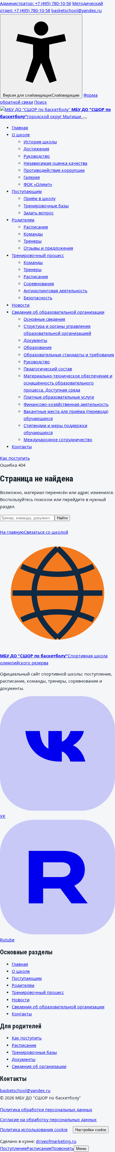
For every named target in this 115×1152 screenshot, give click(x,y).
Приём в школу (39, 198)
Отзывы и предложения (48, 248)
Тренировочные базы (46, 206)
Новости (20, 305)
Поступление (13, 1148)
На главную (12, 532)
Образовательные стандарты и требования (69, 354)
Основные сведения (44, 319)
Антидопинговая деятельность (55, 290)
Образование (38, 347)
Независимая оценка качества (55, 163)
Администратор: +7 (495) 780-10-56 (35, 3)
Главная (20, 127)
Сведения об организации (39, 1066)
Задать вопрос (39, 213)
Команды (33, 234)
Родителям (23, 220)
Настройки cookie (90, 1130)
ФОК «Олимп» (38, 184)
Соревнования (39, 283)
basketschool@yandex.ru (76, 10)
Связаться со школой (46, 532)
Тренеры (33, 241)
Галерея (32, 177)
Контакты (22, 446)
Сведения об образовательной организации (58, 312)
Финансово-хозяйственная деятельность (66, 404)
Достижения (36, 149)
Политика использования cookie (34, 1129)
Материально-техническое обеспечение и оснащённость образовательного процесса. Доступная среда (68, 383)
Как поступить (15, 458)
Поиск (40, 102)
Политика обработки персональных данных (46, 1109)
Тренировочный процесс (38, 255)
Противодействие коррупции (54, 170)
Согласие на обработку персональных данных (48, 1119)
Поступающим (27, 191)
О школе (21, 134)
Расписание (36, 227)
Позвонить (62, 1148)
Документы (35, 340)
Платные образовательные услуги (59, 397)
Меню (81, 1148)
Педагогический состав (48, 369)
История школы (40, 142)
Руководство (37, 156)
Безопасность (38, 297)
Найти (62, 518)
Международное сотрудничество (58, 439)
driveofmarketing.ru (56, 1141)
